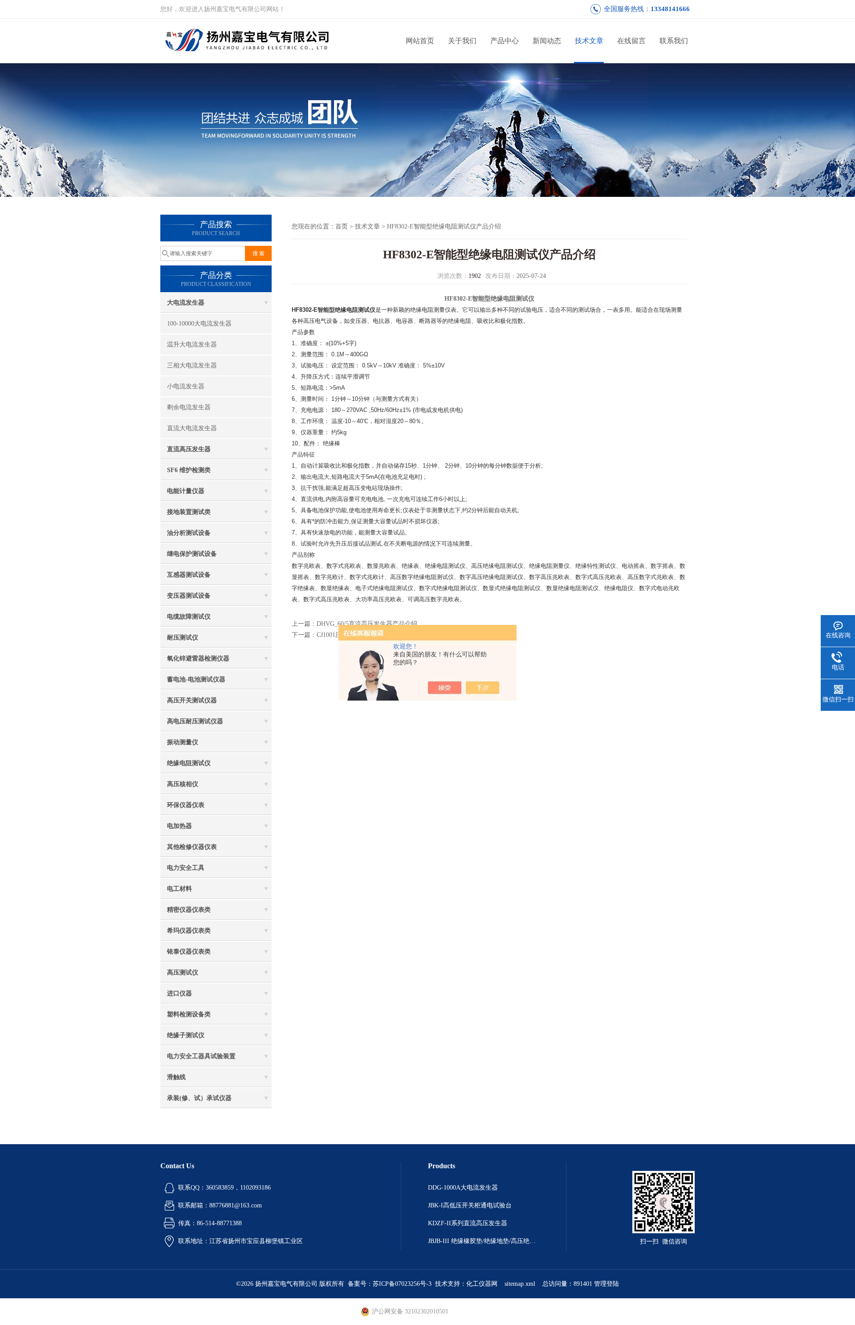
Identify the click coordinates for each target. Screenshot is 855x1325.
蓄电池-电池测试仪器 (196, 679)
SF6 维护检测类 (189, 470)
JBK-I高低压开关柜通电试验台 (470, 1205)
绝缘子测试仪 (185, 1035)
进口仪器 (179, 993)
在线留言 (631, 41)
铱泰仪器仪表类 (189, 951)
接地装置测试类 (189, 512)
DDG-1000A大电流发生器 (463, 1187)
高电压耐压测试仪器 (195, 721)
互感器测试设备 (189, 574)
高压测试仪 (182, 972)
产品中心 (504, 41)
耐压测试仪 (182, 637)
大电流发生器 (185, 302)
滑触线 (176, 1077)
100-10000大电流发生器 (199, 323)
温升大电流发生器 (192, 344)
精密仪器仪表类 (189, 909)
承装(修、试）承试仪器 (199, 1098)
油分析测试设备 (189, 533)
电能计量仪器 (185, 491)
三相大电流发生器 (192, 365)
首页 (341, 226)
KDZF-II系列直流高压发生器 (467, 1223)
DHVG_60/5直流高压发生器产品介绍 (367, 623)
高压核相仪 (182, 784)
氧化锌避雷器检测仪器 (198, 658)
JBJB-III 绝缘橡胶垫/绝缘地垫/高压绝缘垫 (483, 1241)
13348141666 (670, 8)
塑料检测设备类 (189, 1014)
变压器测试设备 (189, 595)
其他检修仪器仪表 (192, 847)
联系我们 (674, 41)
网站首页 (420, 41)
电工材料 (179, 888)
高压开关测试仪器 (192, 700)
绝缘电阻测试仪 (189, 763)
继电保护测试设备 (192, 553)
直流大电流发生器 (192, 428)
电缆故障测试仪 (189, 616)
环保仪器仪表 (185, 805)
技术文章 (589, 41)
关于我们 (462, 41)
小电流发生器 (185, 386)
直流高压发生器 (189, 449)
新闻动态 (547, 41)
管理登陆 (606, 1283)
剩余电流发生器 (189, 407)
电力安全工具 (185, 867)
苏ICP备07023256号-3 (402, 1283)
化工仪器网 (481, 1283)
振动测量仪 (182, 742)
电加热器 (179, 826)
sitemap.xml (520, 1283)
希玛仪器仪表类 (189, 930)
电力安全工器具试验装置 (201, 1056)
